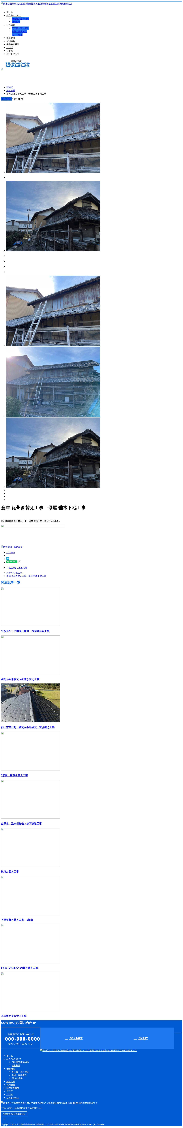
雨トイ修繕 (17, 34)
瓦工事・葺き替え (20, 28)
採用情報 (10, 41)
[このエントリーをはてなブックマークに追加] (7, 558)
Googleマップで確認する (14, 1113)
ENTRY (143, 1038)
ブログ (9, 47)
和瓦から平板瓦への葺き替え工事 (20, 679)
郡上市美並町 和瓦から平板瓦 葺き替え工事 (28, 727)
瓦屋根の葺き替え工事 (14, 1016)
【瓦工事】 (6, 99)
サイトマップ (12, 53)
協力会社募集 (12, 44)
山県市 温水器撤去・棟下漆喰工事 (21, 823)
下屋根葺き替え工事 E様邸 (17, 919)
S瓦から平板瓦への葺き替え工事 (19, 967)
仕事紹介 (10, 25)
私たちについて (13, 15)
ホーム (9, 12)
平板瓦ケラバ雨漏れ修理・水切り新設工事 (25, 631)
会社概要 (16, 21)
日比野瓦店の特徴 (20, 18)
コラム (9, 50)
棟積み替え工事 (10, 871)
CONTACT (10, 69)
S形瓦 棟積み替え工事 (14, 775)
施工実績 (10, 37)
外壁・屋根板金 (19, 31)
